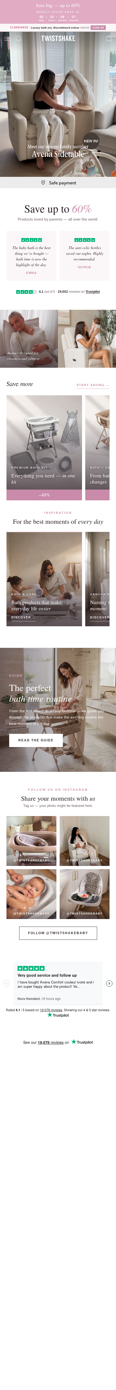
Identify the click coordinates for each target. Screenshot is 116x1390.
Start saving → (93, 385)
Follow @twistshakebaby (58, 933)
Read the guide (36, 740)
